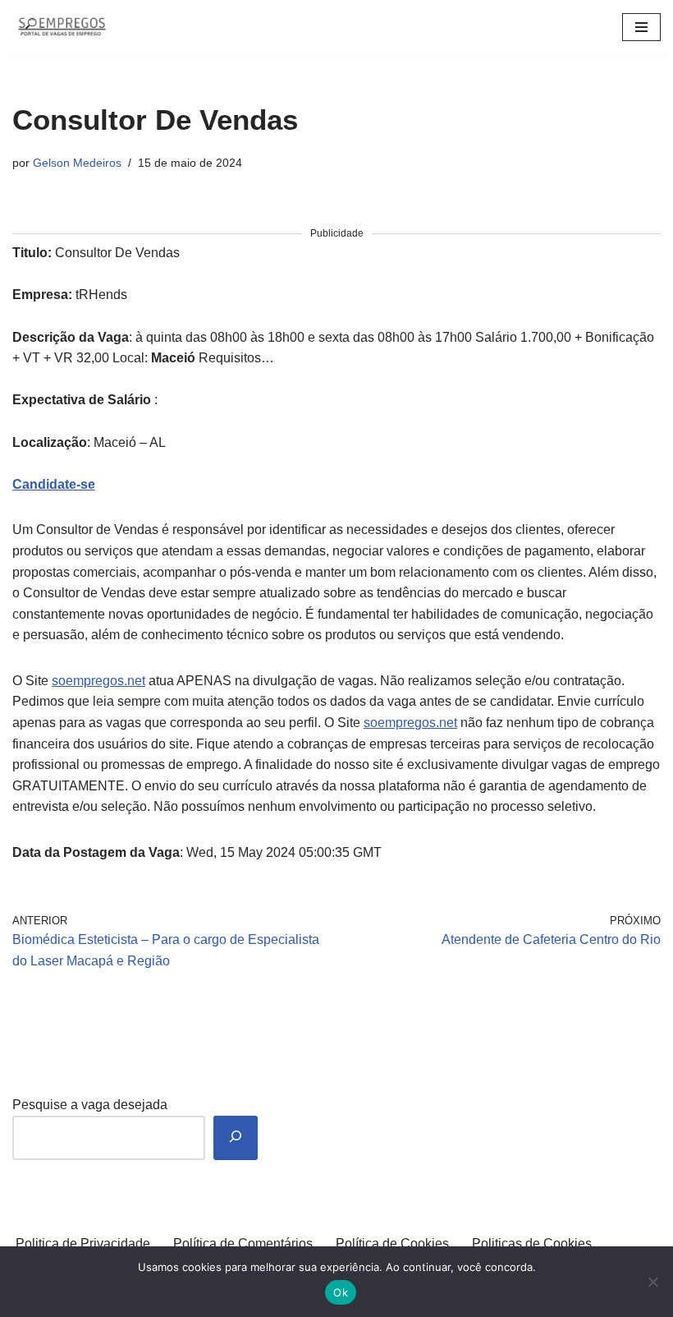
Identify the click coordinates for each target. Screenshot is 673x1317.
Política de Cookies (392, 1243)
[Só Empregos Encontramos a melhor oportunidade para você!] (61, 27)
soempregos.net (98, 681)
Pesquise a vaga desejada (89, 1105)
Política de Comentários (243, 1243)
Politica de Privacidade (83, 1243)
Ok (340, 1292)
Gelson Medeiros (77, 162)
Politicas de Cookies (532, 1243)
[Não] (652, 1281)
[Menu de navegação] (641, 27)
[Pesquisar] (235, 1138)
